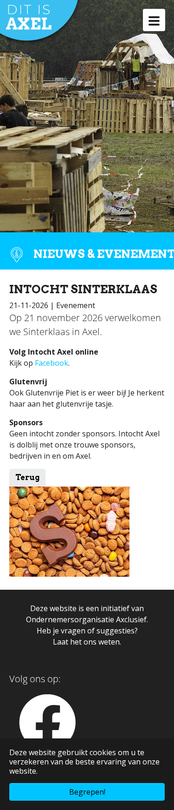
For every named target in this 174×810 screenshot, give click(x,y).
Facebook (51, 363)
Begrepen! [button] (87, 792)
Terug (27, 477)
